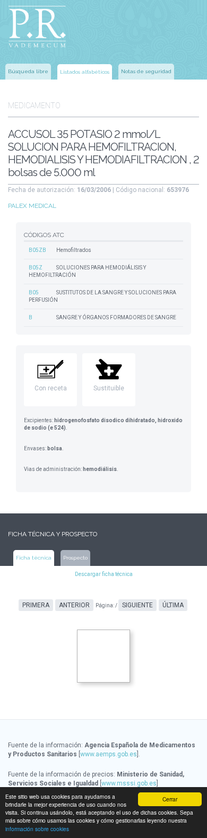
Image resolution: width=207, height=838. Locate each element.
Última (173, 605)
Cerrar (169, 799)
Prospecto (75, 558)
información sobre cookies (37, 829)
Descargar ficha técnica (104, 574)
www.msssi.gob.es (129, 783)
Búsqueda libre (28, 71)
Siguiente (137, 605)
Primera (35, 605)
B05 (34, 292)
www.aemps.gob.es (108, 754)
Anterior (74, 605)
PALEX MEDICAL (32, 206)
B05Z (35, 267)
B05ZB (37, 250)
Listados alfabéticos (84, 72)
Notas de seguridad (146, 71)
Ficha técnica (33, 558)
